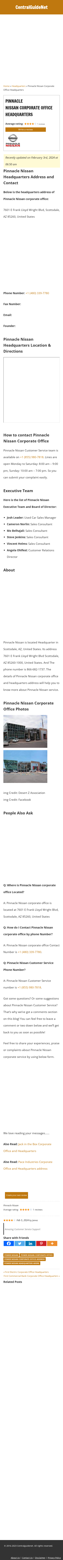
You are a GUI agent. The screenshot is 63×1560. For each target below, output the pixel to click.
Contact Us (27, 1557)
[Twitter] (20, 1243)
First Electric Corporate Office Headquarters (27, 1272)
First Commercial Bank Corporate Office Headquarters (31, 1275)
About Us (15, 1557)
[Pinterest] (41, 1243)
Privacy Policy (54, 1557)
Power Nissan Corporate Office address (24, 1259)
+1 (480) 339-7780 (37, 293)
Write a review (25, 129)
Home (6, 86)
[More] (52, 1243)
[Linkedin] (30, 1243)
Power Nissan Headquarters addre (21, 1263)
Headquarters (18, 86)
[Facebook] (9, 1243)
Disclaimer (40, 1557)
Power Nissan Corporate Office (37, 1255)
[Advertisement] (31, 52)
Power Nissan (11, 1255)
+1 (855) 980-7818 (32, 457)
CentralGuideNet (32, 7)
